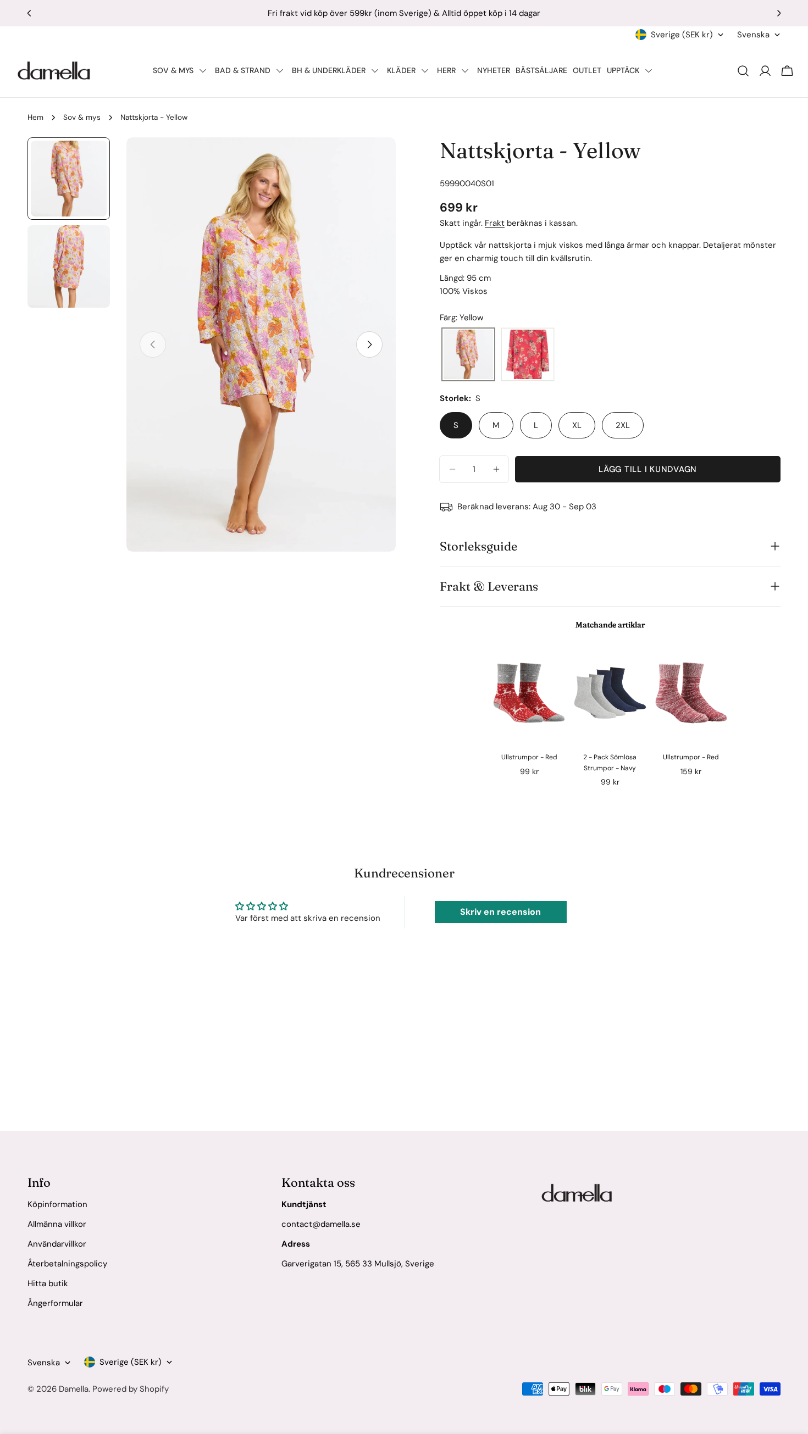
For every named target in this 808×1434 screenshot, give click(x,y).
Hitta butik (47, 1283)
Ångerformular (55, 1303)
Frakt (495, 223)
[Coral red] (527, 355)
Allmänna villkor (56, 1224)
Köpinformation (57, 1204)
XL (577, 425)
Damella (73, 1388)
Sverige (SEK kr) (682, 34)
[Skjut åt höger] (369, 344)
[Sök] (743, 71)
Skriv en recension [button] (500, 912)
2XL (623, 425)
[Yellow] (468, 355)
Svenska (753, 34)
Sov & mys (82, 117)
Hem (35, 117)
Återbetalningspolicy (67, 1263)
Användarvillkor (56, 1243)
